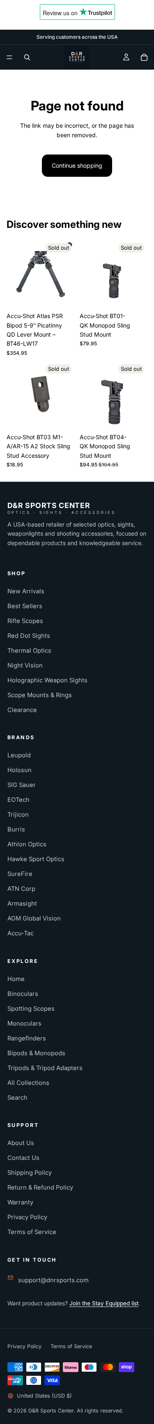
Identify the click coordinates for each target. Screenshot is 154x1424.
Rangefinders (26, 1038)
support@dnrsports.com (53, 1280)
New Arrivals (25, 591)
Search (17, 1097)
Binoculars (22, 994)
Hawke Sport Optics (35, 859)
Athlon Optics (26, 844)
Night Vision (25, 665)
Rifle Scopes (25, 621)
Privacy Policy (27, 1217)
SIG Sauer (21, 785)
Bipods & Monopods (36, 1053)
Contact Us (23, 1158)
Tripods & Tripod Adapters (45, 1068)
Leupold (19, 755)
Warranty (20, 1202)
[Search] (27, 57)
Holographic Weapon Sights (47, 680)
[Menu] (9, 57)
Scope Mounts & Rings (39, 695)
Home (16, 979)
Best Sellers (24, 606)
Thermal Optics (29, 650)
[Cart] (144, 57)
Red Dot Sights (28, 635)
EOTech (18, 799)
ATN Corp (21, 888)
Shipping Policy (29, 1172)
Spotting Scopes (31, 1008)
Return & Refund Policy (40, 1187)
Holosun (19, 770)
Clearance (22, 710)
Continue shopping (77, 165)
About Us (20, 1143)
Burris (16, 829)
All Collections (28, 1083)
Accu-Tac (20, 933)
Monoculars (24, 1023)
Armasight (22, 903)
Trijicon (18, 814)
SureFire (19, 874)
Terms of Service (31, 1232)
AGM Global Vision (34, 918)
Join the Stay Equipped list (103, 1303)
